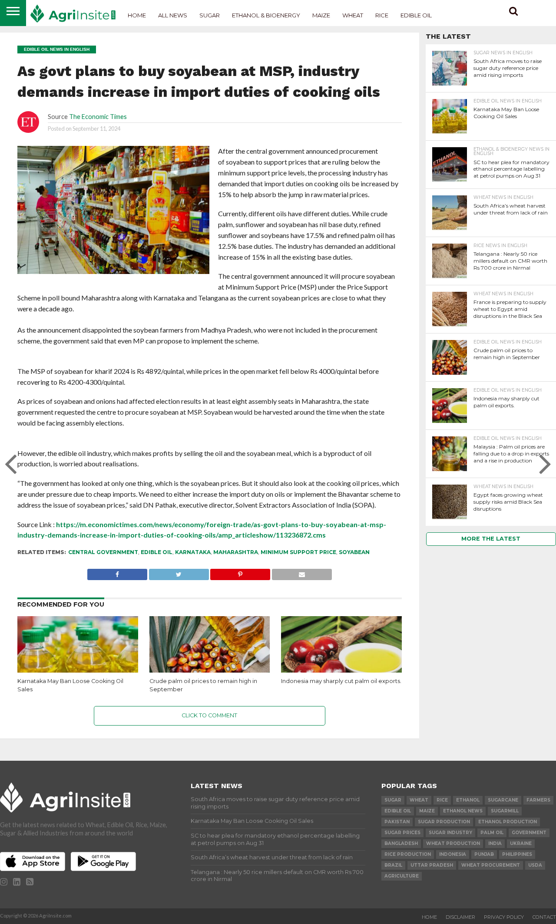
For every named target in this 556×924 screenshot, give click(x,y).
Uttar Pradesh (431, 865)
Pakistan (397, 822)
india (495, 843)
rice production (407, 854)
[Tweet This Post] (179, 572)
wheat (419, 800)
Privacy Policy (504, 917)
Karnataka (193, 552)
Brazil (393, 865)
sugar (392, 800)
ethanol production (507, 822)
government (529, 832)
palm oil (491, 832)
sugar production (444, 822)
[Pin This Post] (240, 572)
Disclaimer (460, 917)
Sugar (209, 15)
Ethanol (468, 800)
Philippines (517, 854)
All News (172, 15)
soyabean (354, 552)
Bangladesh (401, 843)
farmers (538, 800)
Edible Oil (416, 15)
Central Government (103, 552)
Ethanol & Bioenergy (266, 15)
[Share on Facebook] (117, 572)
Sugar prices (402, 832)
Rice (381, 15)
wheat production (453, 843)
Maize (321, 15)
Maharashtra (235, 552)
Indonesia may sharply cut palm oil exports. (341, 681)
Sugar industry (450, 832)
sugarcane (503, 800)
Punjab (484, 854)
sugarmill (505, 811)
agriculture (401, 876)
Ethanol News (463, 811)
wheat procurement (490, 865)
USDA (535, 865)
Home (137, 15)
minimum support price (298, 552)
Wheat (352, 15)
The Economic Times (98, 116)
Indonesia (452, 854)
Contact (544, 917)
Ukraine (521, 843)
